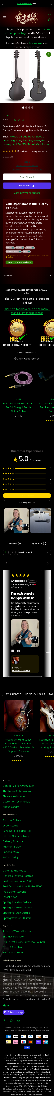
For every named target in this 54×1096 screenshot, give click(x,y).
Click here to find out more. (27, 166)
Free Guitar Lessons (14, 891)
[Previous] (7, 563)
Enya (25, 140)
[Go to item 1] (16, 520)
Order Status (10, 825)
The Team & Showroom (17, 791)
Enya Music (7, 116)
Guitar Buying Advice (14, 870)
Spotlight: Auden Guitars (17, 902)
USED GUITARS (35, 694)
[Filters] (13, 552)
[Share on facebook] (12, 651)
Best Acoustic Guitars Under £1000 (22, 886)
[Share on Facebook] (11, 120)
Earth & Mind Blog (13, 947)
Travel (31, 144)
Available (15, 136)
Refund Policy (10, 857)
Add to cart (27, 176)
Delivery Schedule (13, 841)
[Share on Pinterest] (19, 120)
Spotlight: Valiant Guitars (17, 918)
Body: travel (28, 136)
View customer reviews (19, 262)
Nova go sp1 (10, 144)
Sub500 (22, 144)
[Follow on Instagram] (11, 1020)
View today (42, 144)
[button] (10, 151)
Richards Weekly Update (17, 931)
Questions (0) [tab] (39, 543)
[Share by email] (23, 120)
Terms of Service (13, 952)
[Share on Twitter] (15, 120)
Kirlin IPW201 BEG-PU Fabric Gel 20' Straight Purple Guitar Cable (18, 407)
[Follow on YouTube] (18, 1020)
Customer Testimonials (16, 801)
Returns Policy (11, 852)
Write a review (27, 495)
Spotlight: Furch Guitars (16, 912)
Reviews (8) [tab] (15, 543)
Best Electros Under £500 (17, 881)
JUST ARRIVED (12, 694)
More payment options (27, 193)
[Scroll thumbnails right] (48, 521)
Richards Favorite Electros (18, 876)
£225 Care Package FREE (17, 831)
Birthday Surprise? (13, 936)
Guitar (44, 140)
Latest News (10, 897)
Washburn (18, 735)
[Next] (46, 563)
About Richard (11, 807)
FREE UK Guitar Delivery (16, 836)
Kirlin (18, 399)
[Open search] (6, 552)
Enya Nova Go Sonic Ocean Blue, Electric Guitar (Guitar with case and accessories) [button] (22, 670)
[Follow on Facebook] (4, 1020)
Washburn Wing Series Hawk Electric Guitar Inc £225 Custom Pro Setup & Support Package (18, 745)
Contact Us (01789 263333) (18, 786)
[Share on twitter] (18, 651)
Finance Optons (12, 820)
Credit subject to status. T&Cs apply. (27, 169)
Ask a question (27, 502)
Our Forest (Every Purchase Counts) (24, 942)
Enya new (34, 140)
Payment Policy (12, 846)
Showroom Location (14, 796)
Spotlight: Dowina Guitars (17, 907)
